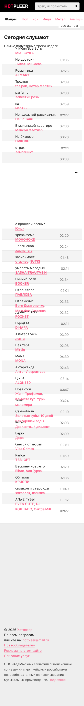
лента (20, 338)
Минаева (34, 64)
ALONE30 (23, 383)
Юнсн (19, 228)
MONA (20, 361)
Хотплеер (24, 630)
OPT (27, 460)
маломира (23, 405)
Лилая (20, 64)
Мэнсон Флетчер (29, 130)
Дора (19, 438)
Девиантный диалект (32, 427)
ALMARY (22, 75)
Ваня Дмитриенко (29, 305)
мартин (21, 108)
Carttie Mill (42, 509)
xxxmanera (23, 250)
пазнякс (38, 493)
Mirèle (20, 349)
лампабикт (24, 152)
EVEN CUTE (24, 504)
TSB (18, 460)
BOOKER (22, 283)
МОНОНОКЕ (25, 239)
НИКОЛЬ (22, 141)
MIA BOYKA (24, 53)
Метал (60, 19)
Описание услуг (17, 656)
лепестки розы (27, 97)
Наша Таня (24, 119)
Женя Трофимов (28, 394)
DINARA (21, 327)
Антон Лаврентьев (30, 372)
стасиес (21, 261)
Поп (25, 19)
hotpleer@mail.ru (36, 640)
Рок (35, 19)
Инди (47, 19)
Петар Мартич (40, 86)
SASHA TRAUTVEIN (31, 272)
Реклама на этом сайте (23, 650)
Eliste (19, 471)
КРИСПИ (22, 482)
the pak (21, 86)
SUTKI (35, 261)
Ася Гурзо (34, 471)
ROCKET (22, 316)
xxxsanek (22, 493)
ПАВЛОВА (23, 294)
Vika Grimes (24, 449)
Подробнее (57, 680)
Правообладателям (19, 645)
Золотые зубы (27, 416)
